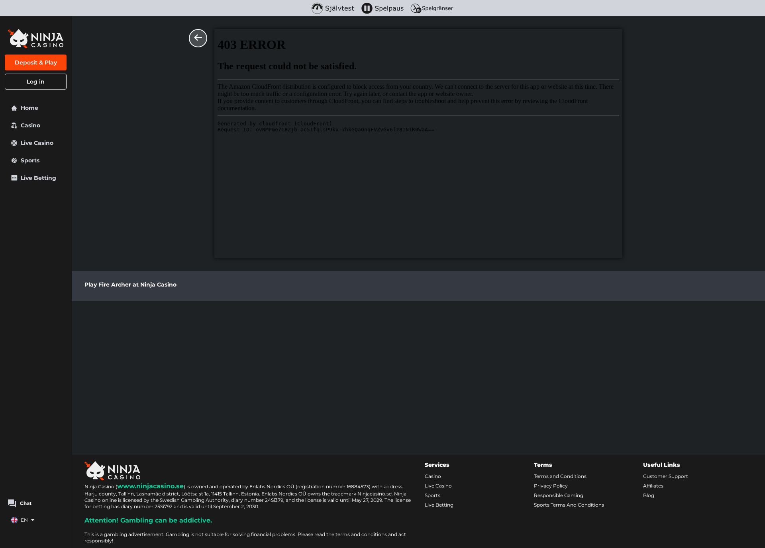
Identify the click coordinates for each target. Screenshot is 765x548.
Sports (432, 495)
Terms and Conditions (560, 476)
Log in (36, 81)
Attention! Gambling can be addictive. (148, 520)
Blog (648, 495)
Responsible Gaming (558, 495)
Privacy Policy (551, 486)
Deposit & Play (36, 62)
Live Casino (438, 486)
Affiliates (653, 486)
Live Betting (439, 505)
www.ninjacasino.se (150, 486)
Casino (433, 476)
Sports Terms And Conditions (569, 505)
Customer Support (665, 476)
